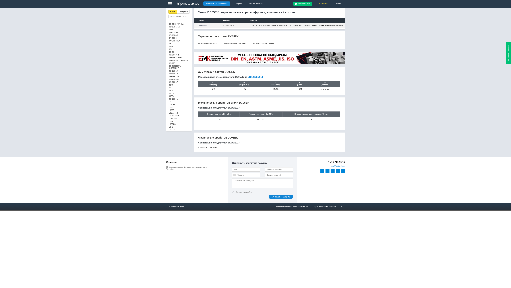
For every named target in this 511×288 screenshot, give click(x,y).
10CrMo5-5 (173, 113)
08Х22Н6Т (173, 82)
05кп (171, 30)
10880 (171, 107)
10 (170, 102)
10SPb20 (172, 124)
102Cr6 (172, 104)
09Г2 (171, 88)
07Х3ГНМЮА (174, 41)
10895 (171, 110)
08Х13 (171, 52)
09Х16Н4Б (173, 99)
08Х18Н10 (173, 71)
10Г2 (171, 127)
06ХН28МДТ (174, 32)
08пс (171, 49)
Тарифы (170, 169)
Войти (338, 4)
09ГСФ (172, 96)
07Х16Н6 (173, 38)
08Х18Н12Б (174, 76)
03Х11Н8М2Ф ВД (176, 24)
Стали (172, 12)
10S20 (171, 121)
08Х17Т (172, 63)
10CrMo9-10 (174, 116)
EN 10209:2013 (255, 77)
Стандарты (183, 12)
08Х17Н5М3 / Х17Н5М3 (179, 60)
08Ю (171, 85)
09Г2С (171, 90)
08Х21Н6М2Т (174, 79)
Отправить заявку (508, 53)
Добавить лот (304, 4)
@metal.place (338, 166)
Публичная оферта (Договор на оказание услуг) (187, 167)
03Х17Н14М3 (174, 27)
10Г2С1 (172, 130)
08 (170, 44)
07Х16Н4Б (173, 35)
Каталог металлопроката (217, 4)
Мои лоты (323, 4)
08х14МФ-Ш (174, 55)
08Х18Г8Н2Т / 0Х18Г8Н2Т (175, 67)
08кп (171, 46)
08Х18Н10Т (174, 74)
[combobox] (235, 175)
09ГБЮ (172, 93)
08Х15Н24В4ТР (175, 58)
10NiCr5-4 (173, 118)
